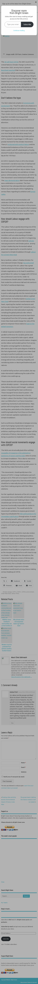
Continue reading (19, 30)
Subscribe (27, 24)
